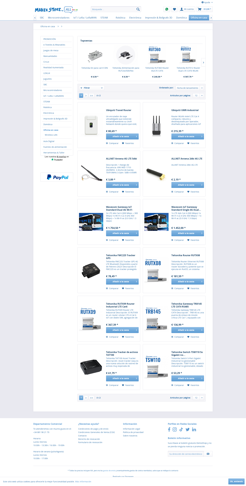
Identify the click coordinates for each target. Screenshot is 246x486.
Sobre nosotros (130, 435)
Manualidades (50, 56)
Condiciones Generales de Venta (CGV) (96, 432)
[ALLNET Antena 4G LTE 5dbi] (91, 173)
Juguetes (47, 78)
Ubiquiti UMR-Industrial (185, 110)
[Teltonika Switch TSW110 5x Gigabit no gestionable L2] (156, 367)
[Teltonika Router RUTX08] (156, 270)
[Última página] (91, 95)
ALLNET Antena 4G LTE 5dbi (121, 158)
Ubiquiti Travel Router (118, 110)
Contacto (82, 435)
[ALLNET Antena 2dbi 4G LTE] (156, 173)
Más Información (83, 481)
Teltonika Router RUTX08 (185, 255)
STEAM (46, 101)
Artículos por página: (180, 95)
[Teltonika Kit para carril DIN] (94, 55)
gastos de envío (109, 470)
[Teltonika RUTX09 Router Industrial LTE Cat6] (91, 319)
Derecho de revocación (89, 439)
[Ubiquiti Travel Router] (91, 125)
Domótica (47, 124)
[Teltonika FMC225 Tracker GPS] (91, 270)
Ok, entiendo (236, 481)
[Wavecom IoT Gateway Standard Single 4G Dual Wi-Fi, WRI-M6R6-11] (156, 222)
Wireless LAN (51, 134)
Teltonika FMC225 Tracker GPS (120, 257)
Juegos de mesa (50, 50)
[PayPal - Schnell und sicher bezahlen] (57, 177)
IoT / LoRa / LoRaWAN (53, 96)
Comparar (113, 143)
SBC (45, 84)
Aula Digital (48, 141)
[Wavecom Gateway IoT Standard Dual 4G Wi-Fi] (91, 222)
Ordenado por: (166, 87)
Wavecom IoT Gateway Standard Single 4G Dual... (186, 208)
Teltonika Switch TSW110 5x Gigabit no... (187, 353)
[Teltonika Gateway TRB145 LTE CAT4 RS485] (156, 319)
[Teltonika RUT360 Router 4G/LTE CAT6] (157, 55)
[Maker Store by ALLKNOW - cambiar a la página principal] (56, 10)
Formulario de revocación (90, 442)
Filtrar (86, 87)
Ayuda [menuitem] (207, 2)
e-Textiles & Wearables (54, 44)
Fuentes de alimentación (55, 147)
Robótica (47, 107)
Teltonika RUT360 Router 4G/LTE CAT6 (157, 69)
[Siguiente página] (86, 95)
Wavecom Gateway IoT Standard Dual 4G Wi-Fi (119, 208)
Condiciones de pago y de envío (93, 428)
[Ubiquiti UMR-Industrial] (156, 125)
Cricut (46, 61)
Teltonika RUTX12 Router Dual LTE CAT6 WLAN (188, 69)
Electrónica (48, 113)
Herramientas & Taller (53, 152)
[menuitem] (116, 9)
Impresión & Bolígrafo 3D (55, 118)
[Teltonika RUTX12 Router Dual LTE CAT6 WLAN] (188, 55)
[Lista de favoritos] (174, 9)
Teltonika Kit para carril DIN (94, 68)
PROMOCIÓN (49, 39)
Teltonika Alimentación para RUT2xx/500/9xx (125, 69)
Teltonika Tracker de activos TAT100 (122, 353)
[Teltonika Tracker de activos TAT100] (91, 367)
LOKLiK (46, 73)
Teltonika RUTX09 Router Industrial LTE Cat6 (120, 305)
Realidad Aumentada (53, 67)
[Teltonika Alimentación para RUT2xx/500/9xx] (126, 55)
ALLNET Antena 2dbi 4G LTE (186, 158)
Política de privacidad (133, 432)
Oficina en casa (50, 130)
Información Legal (131, 428)
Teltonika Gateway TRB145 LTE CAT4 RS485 (186, 305)
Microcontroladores (52, 90)
